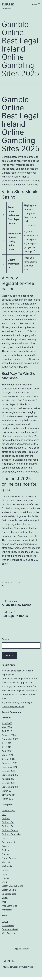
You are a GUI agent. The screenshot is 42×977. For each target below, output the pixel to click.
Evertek (8, 4)
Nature (5, 870)
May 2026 (7, 727)
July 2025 (6, 743)
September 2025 (10, 739)
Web (4, 902)
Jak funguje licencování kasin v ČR (19, 686)
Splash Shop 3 (9, 890)
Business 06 (8, 826)
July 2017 (6, 747)
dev (3, 838)
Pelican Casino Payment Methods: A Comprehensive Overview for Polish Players (19, 694)
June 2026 (7, 723)
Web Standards (9, 906)
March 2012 (7, 799)
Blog (4, 814)
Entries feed (8, 925)
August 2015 (8, 779)
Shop (4, 882)
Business (6, 818)
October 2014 (8, 783)
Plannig (5, 878)
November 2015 (10, 767)
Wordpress (7, 909)
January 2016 (8, 759)
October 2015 (8, 771)
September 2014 (10, 787)
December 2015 (9, 763)
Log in (5, 921)
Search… (6, 639)
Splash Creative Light (12, 886)
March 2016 (7, 755)
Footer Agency (9, 858)
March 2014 (8, 791)
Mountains (7, 862)
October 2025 (9, 735)
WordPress (27, 967)
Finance (6, 854)
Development (8, 842)
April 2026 (7, 731)
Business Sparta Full (11, 834)
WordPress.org (9, 933)
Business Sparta (10, 830)
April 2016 (7, 751)
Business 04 (8, 822)
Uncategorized (9, 894)
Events (5, 846)
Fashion (6, 850)
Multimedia (7, 866)
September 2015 (10, 775)
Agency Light (8, 810)
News (4, 874)
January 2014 (8, 795)
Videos (5, 898)
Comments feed (10, 929)
